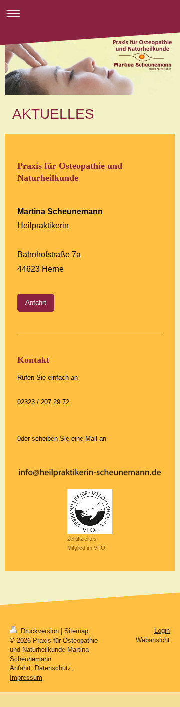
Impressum (26, 677)
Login (162, 630)
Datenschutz (53, 668)
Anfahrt (36, 302)
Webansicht (153, 640)
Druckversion (40, 631)
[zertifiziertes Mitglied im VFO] (90, 511)
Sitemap (76, 631)
